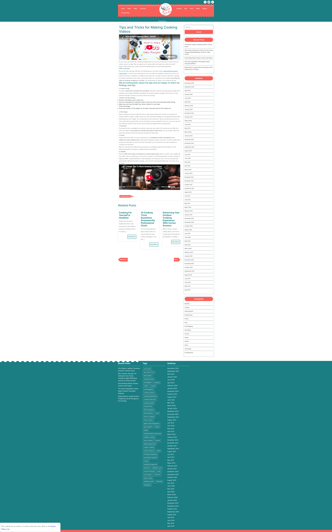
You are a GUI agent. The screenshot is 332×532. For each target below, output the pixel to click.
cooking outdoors (149, 393)
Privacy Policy (125, 12)
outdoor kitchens (149, 451)
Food (185, 8)
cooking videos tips (126, 196)
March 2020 (188, 248)
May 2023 (187, 128)
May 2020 (187, 241)
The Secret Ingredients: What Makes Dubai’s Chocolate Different (128, 391)
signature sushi (157, 468)
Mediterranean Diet (150, 444)
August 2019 (188, 275)
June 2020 (188, 237)
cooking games (148, 389)
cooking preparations (150, 396)
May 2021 (187, 203)
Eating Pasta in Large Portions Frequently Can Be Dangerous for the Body (128, 398)
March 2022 (188, 169)
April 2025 (187, 90)
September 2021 (189, 188)
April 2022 (187, 165)
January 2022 (188, 173)
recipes (146, 461)
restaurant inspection (150, 464)
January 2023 (189, 135)
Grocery (187, 333)
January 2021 (188, 214)
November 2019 (189, 263)
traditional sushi (149, 481)
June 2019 (188, 282)
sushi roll (157, 474)
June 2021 (188, 199)
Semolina (147, 468)
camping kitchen (149, 379)
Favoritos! (143, 8)
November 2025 (189, 83)
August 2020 (188, 229)
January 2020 (189, 256)
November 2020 (189, 222)
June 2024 (188, 98)
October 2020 (189, 226)
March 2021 (188, 207)
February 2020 (189, 252)
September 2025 (189, 87)
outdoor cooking (149, 447)
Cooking (178, 8)
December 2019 (189, 260)
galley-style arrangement (151, 423)
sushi (159, 471)
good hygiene (148, 427)
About (129, 8)
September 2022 (189, 147)
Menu (135, 8)
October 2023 (189, 117)
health (146, 430)
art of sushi (147, 369)
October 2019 (189, 267)
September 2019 (189, 271)
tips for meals (148, 478)
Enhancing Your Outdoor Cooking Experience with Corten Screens (171, 219)
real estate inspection (150, 457)
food (157, 413)
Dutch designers (149, 410)
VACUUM (159, 481)
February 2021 (189, 211)
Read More (132, 237)
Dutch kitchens (148, 413)
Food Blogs (188, 330)
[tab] (199, 32)
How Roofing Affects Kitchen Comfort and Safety (198, 58)
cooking (153, 386)
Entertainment (189, 315)
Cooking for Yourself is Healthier (125, 215)
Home (123, 8)
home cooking (148, 440)
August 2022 (188, 150)
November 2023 (189, 113)
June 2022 (188, 158)
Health (198, 8)
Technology (188, 349)
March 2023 (188, 132)
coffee (146, 386)
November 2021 (189, 181)
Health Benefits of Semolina (152, 433)
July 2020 (187, 233)
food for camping (149, 416)
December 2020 (189, 218)
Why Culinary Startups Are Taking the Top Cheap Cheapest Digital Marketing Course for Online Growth (199, 52)
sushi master (148, 474)
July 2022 (187, 154)
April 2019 (187, 290)
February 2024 (189, 105)
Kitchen (204, 8)
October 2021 (188, 184)
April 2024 (187, 102)
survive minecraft (149, 471)
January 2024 (189, 109)
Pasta (191, 8)
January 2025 (189, 94)
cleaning (156, 382)
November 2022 (189, 143)
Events (186, 318)
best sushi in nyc (149, 372)
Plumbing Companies (150, 454)
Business (187, 303)
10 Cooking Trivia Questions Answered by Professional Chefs (148, 219)
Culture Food (148, 406)
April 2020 (187, 245)
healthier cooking (149, 437)
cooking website (149, 403)
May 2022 (187, 162)
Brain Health (147, 375)
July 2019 (187, 278)
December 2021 (189, 177)
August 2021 (188, 192)
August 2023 (188, 120)
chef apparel (147, 382)
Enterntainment (189, 311)
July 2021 (187, 196)
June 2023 (188, 124)
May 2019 (187, 286)
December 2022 (189, 139)
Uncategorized (189, 352)
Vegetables (147, 485)
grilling (157, 427)
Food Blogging (189, 326)
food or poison (148, 420)
